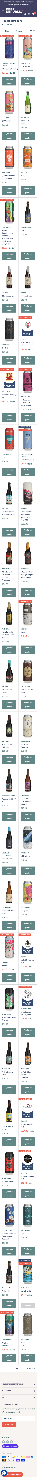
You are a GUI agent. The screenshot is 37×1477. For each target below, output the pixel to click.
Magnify (5, 509)
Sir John (5, 686)
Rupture (28, 1305)
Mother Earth (26, 397)
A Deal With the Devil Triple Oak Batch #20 (8, 635)
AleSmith (24, 957)
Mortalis (5, 345)
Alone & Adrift (26, 1291)
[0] (33, 14)
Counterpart (26, 907)
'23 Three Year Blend (26, 122)
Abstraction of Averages (26, 802)
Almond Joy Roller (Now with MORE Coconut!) (9, 1236)
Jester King (25, 1069)
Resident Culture (8, 796)
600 (3, 457)
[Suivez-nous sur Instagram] (11, 1441)
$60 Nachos (6, 121)
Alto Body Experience (6, 1344)
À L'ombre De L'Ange (7, 690)
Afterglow (24, 910)
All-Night (5, 1129)
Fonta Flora (25, 118)
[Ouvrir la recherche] (25, 14)
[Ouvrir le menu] (3, 10)
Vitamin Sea (25, 1288)
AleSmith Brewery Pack (27, 961)
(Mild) (23, 175)
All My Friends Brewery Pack (26, 1013)
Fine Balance (7, 172)
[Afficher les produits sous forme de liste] (34, 31)
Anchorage (25, 509)
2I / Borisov (6, 348)
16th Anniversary (27, 296)
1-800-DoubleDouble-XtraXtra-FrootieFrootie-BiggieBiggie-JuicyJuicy (7, 237)
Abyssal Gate (7, 858)
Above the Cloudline (24, 745)
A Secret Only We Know (27, 690)
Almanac (24, 1173)
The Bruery (6, 1069)
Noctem (5, 962)
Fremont (5, 293)
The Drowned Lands (25, 1341)
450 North (6, 392)
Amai (22, 1345)
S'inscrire (9, 1424)
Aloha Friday (6, 1291)
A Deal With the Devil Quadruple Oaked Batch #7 (27, 575)
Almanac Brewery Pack (27, 1177)
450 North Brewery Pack (9, 396)
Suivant (30, 1368)
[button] (4, 1473)
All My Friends (26, 1009)
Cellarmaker (7, 907)
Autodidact (25, 853)
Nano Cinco (6, 454)
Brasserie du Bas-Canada (8, 64)
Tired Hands (6, 569)
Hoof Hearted (26, 63)
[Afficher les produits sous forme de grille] (31, 31)
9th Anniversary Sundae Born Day (8, 513)
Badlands (24, 629)
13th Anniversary (8, 296)
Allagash (24, 1121)
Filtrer (7, 31)
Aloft (22, 1233)
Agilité (4, 965)
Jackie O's (5, 741)
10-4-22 (23, 230)
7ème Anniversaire (27, 460)
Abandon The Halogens (7, 745)
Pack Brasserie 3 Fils (27, 344)
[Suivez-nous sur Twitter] (7, 1441)
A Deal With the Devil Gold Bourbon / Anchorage (7, 576)
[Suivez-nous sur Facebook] (3, 1441)
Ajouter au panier (9, 81)
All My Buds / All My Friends (9, 1018)
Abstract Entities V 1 (9, 800)
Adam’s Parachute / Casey (9, 911)
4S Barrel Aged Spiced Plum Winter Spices (26, 403)
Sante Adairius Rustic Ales (26, 797)
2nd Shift (24, 172)
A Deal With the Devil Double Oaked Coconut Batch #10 (26, 516)
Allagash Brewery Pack (27, 1125)
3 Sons (23, 339)
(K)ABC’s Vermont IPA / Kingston (8, 177)
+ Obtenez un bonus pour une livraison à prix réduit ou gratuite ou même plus (18, 3)
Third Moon (6, 1014)
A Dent (23, 632)
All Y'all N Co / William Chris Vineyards (26, 1075)
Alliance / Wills (7, 1181)
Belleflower (25, 686)
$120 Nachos (25, 66)
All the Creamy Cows (7, 1073)
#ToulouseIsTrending (9, 69)
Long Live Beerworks (6, 854)
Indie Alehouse (26, 227)
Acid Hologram (26, 856)
